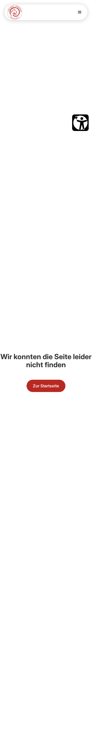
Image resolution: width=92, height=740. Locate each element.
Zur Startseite (46, 386)
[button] (79, 12)
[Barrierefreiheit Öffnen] (80, 122)
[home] (15, 12)
